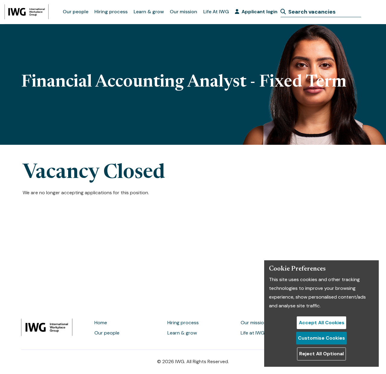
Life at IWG (252, 333)
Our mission (183, 11)
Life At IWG (216, 11)
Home (100, 322)
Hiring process (111, 11)
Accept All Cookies (321, 322)
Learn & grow (149, 11)
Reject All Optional (321, 353)
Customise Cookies (321, 338)
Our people (75, 11)
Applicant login (259, 11)
